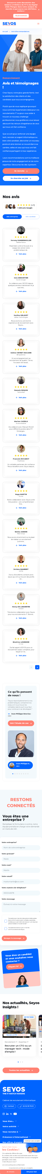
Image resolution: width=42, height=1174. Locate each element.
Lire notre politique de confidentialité (13, 1165)
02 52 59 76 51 (28, 1106)
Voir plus (22, 254)
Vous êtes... (8, 1121)
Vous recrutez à (10, 1132)
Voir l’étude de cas (19, 723)
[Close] (39, 9)
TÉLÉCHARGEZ (21, 16)
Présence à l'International (15, 1137)
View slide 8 (27, 773)
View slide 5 (21, 773)
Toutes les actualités (19, 1070)
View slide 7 (25, 773)
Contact (11, 1106)
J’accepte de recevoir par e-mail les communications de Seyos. (18, 928)
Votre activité (9, 1126)
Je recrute (19, 171)
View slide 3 (17, 773)
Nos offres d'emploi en (14, 1142)
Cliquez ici (13, 966)
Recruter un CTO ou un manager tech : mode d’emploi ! (17, 1017)
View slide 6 (23, 773)
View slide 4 (19, 773)
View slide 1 (12, 773)
